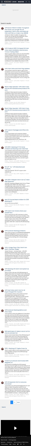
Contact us (9, 442)
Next (18, 402)
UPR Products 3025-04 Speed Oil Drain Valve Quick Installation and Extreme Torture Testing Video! (17, 50)
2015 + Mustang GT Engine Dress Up (16, 348)
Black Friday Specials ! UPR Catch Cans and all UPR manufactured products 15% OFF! (17, 88)
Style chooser (4, 440)
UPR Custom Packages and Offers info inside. (17, 131)
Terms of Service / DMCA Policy (21, 442)
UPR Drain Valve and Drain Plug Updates (17, 69)
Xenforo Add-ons (8, 437)
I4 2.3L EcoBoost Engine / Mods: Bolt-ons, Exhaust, (15, 263)
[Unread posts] (26, 2)
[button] (2, 2)
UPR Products (8, 44)
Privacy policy (4, 444)
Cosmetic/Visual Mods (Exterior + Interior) (15, 162)
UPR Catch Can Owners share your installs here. (15, 212)
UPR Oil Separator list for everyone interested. (15, 383)
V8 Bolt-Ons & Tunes (10, 344)
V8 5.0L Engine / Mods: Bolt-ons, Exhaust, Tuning (17, 305)
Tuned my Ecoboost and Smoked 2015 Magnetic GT (16, 361)
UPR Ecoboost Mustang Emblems (15, 231)
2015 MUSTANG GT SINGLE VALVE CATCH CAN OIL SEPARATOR (17, 332)
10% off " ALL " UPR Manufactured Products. (15, 168)
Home (14, 444)
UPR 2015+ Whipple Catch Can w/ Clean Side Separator (17, 180)
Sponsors (3, 442)
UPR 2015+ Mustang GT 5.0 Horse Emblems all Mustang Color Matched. (16, 148)
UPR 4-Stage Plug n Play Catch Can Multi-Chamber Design (16, 248)
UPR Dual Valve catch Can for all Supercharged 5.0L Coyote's (15, 291)
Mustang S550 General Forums (16, 104)
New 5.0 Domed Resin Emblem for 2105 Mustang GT (17, 200)
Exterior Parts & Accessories (12, 356)
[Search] (29, 2)
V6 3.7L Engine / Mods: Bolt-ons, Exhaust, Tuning (17, 284)
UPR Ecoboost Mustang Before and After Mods (15, 311)
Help (10, 444)
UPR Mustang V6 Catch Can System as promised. (17, 269)
